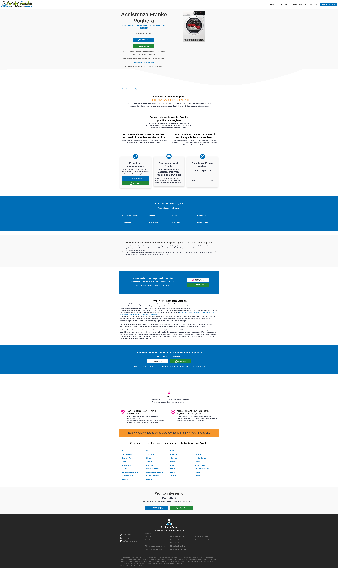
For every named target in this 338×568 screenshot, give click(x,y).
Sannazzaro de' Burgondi (154, 472)
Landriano (149, 465)
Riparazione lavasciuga (177, 546)
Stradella (197, 472)
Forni (212, 312)
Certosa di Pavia (127, 458)
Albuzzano (149, 451)
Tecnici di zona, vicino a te (143, 62)
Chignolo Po (150, 458)
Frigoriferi (197, 312)
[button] (122, 251)
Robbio (172, 468)
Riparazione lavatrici (201, 537)
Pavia (124, 451)
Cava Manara (199, 454)
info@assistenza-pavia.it (130, 541)
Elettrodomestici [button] (271, 4)
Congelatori (144, 314)
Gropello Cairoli (127, 465)
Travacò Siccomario (152, 475)
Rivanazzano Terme (152, 468)
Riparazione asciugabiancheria (155, 546)
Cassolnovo (150, 454)
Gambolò (149, 461)
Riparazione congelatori (177, 537)
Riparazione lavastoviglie (178, 549)
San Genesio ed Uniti (202, 468)
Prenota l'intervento (329, 4)
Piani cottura (124, 314)
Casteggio (173, 454)
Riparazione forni (175, 540)
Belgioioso (174, 451)
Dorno (124, 461)
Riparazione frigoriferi (177, 543)
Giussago (198, 461)
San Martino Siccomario (130, 472)
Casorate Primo (127, 454)
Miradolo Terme (200, 465)
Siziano (172, 472)
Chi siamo (293, 4)
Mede (172, 465)
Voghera (137, 89)
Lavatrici (182, 312)
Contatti (302, 4)
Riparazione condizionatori (153, 549)
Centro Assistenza (127, 89)
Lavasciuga (153, 314)
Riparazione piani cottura (203, 540)
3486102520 (145, 40)
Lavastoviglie (189, 312)
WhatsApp (145, 46)
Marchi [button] (284, 4)
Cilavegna (173, 458)
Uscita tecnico (313, 4)
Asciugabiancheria (134, 314)
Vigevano (125, 479)
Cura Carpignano (200, 458)
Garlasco (173, 461)
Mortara (124, 468)
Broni (196, 451)
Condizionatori (205, 312)
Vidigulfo (198, 475)
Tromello (173, 475)
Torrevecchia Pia (127, 475)
